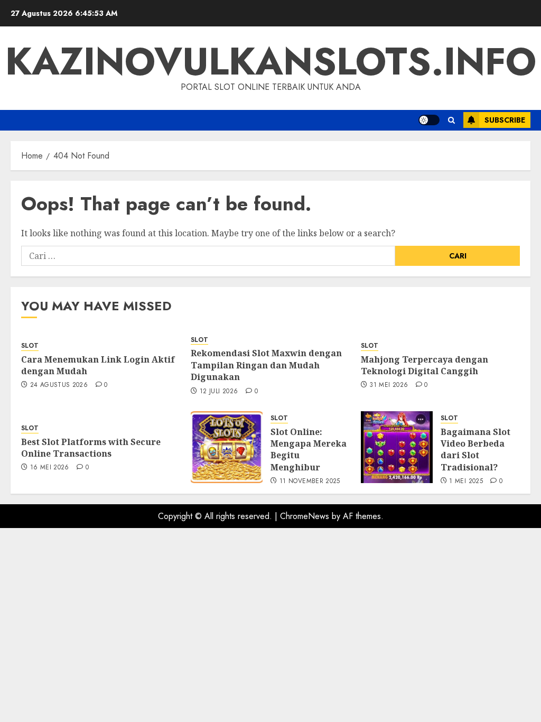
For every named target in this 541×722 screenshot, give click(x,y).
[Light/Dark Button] (429, 120)
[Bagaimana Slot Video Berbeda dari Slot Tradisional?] (397, 447)
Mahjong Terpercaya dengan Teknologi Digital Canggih (424, 365)
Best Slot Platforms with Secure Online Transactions (91, 447)
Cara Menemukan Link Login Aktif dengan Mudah (98, 365)
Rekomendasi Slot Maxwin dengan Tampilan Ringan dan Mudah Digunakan (266, 365)
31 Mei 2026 (388, 385)
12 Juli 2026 (219, 391)
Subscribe (504, 120)
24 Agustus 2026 (59, 385)
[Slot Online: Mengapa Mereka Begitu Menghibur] (227, 447)
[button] (451, 120)
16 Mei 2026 (49, 468)
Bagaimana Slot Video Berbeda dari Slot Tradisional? (475, 449)
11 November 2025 (309, 481)
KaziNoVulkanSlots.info (270, 61)
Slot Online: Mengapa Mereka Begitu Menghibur (308, 449)
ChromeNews (304, 516)
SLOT (30, 345)
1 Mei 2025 (466, 481)
